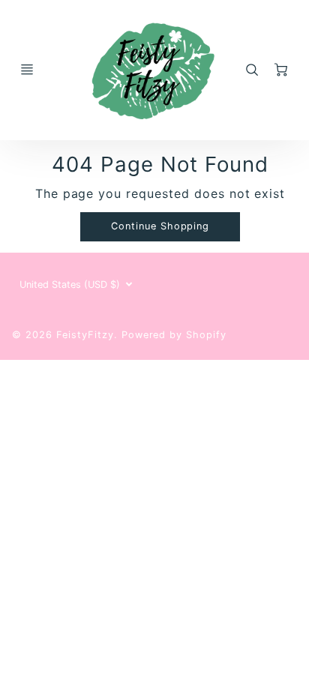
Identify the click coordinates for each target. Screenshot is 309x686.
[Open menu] (27, 70)
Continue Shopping (160, 226)
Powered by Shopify (174, 334)
